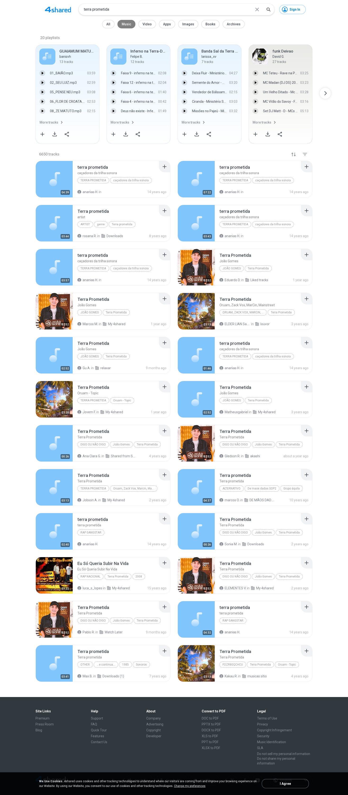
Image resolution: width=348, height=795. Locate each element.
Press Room (45, 724)
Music (126, 24)
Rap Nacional (90, 576)
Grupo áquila (291, 488)
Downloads (255, 544)
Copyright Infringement (274, 730)
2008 (138, 576)
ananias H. (90, 544)
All (108, 24)
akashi (255, 456)
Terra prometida (122, 224)
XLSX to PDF (211, 748)
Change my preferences (189, 786)
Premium (42, 718)
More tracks (49, 122)
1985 (125, 664)
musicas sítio (257, 676)
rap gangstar (90, 532)
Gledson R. (232, 456)
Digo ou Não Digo (93, 444)
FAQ (94, 724)
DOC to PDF (210, 718)
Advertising (154, 724)
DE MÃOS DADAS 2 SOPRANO (262, 500)
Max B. (88, 676)
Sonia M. (231, 544)
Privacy (262, 724)
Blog (39, 730)
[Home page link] (58, 9)
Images (188, 24)
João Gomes (232, 268)
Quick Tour (99, 730)
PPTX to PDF (211, 724)
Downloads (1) (113, 676)
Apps (167, 24)
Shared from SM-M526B (124, 456)
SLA (260, 748)
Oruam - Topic (122, 400)
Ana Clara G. (92, 456)
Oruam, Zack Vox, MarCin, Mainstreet (245, 312)
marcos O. (232, 500)
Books (210, 24)
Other (85, 664)
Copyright (153, 730)
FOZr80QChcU (233, 664)
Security (263, 736)
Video (147, 24)
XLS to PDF (210, 736)
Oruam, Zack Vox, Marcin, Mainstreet (135, 488)
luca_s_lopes (92, 588)
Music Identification (271, 742)
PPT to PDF (210, 742)
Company (153, 718)
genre (101, 224)
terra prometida (93, 180)
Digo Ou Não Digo (235, 444)
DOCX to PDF (211, 730)
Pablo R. (89, 632)
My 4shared (116, 500)
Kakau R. (231, 676)
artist (85, 224)
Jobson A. (90, 500)
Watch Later (114, 632)
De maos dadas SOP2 (262, 488)
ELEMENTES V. (235, 588)
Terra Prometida (258, 268)
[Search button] (268, 9)
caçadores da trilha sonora (131, 180)
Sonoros (141, 664)
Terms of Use (267, 718)
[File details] (54, 179)
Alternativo (232, 488)
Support (97, 718)
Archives (234, 24)
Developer (153, 736)
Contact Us (99, 742)
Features (97, 736)
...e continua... (106, 664)
